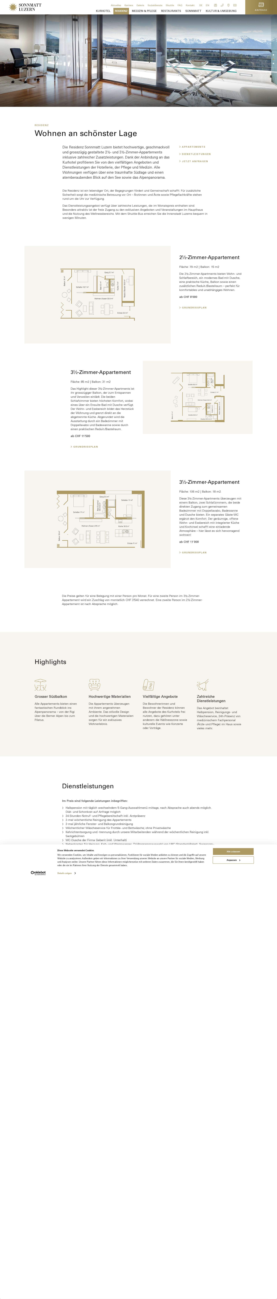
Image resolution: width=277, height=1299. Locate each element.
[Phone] (222, 5)
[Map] (228, 5)
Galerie (140, 5)
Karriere (129, 5)
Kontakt (190, 5)
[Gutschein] (216, 5)
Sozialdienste (155, 5)
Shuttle (170, 5)
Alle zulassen (233, 851)
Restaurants (171, 11)
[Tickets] (235, 5)
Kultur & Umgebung (221, 11)
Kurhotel (103, 11)
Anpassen (232, 860)
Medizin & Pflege (144, 11)
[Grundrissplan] (98, 294)
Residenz (121, 11)
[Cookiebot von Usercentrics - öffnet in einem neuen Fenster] (38, 873)
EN (208, 5)
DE (201, 5)
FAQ (180, 5)
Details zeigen (64, 873)
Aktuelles (116, 5)
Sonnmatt (193, 11)
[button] (273, 55)
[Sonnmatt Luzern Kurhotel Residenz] (20, 7)
